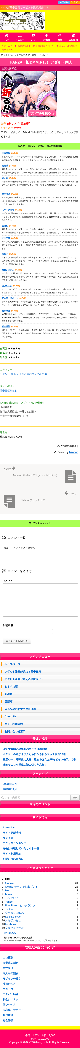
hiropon (73, 452)
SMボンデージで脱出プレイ (21, 886)
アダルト (5, 374)
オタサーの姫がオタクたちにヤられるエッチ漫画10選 (34, 754)
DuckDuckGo (13, 916)
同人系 (5, 178)
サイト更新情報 (12, 832)
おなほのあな (13, 920)
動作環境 (6, 311)
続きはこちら (10, 933)
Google (9, 882)
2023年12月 (10, 783)
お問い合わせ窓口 (15, 731)
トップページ (12, 664)
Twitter (9, 909)
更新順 (8, 701)
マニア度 (6, 238)
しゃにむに (11, 897)
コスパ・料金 (10, 994)
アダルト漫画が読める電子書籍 (23, 671)
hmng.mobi (42, 1042)
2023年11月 (10, 789)
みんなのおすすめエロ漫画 (20, 709)
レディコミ (20, 374)
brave (8, 894)
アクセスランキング (14, 843)
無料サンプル (34, 374)
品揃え (5, 225)
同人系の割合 (10, 973)
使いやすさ (7, 285)
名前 (40, 625)
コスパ (5, 254)
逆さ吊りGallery (14, 912)
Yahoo (9, 901)
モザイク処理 (8, 210)
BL (11, 374)
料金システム (8, 270)
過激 (44, 374)
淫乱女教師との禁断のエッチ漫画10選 (25, 748)
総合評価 (6, 326)
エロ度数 (6, 153)
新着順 (8, 694)
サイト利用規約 (14, 724)
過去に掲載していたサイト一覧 (21, 848)
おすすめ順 (11, 686)
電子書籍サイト (8, 390)
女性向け (6, 194)
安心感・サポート (10, 298)
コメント (7, 580)
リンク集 (8, 837)
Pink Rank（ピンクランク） (21, 905)
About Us (11, 716)
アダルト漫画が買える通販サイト (24, 679)
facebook (10, 924)
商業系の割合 (10, 962)
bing (7, 890)
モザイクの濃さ (12, 978)
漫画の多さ (9, 983)
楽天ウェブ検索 (14, 927)
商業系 (5, 165)
